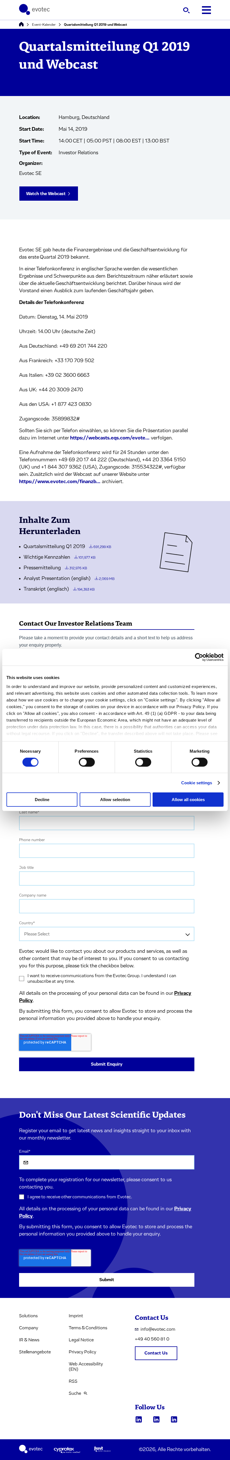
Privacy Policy (82, 1352)
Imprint (76, 1316)
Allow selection (115, 799)
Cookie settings (196, 782)
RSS (73, 1381)
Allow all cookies (188, 799)
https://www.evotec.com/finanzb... (59, 481)
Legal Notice (81, 1340)
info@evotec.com (158, 1329)
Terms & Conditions (88, 1328)
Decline (42, 799)
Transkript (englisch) (59, 589)
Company (28, 1328)
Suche (75, 1393)
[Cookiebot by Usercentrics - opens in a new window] (199, 657)
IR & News (29, 1340)
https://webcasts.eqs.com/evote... (110, 438)
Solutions (28, 1316)
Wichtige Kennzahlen (59, 557)
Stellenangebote (35, 1352)
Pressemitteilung (55, 567)
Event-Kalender (44, 24)
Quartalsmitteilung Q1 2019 (67, 546)
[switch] (87, 762)
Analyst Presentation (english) (69, 578)
